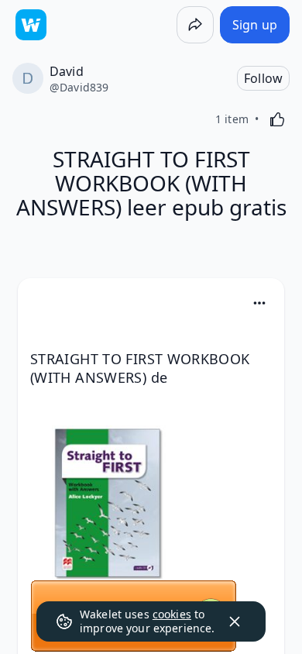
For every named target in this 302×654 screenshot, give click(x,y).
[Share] (195, 24)
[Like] (277, 119)
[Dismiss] (234, 621)
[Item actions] (259, 303)
